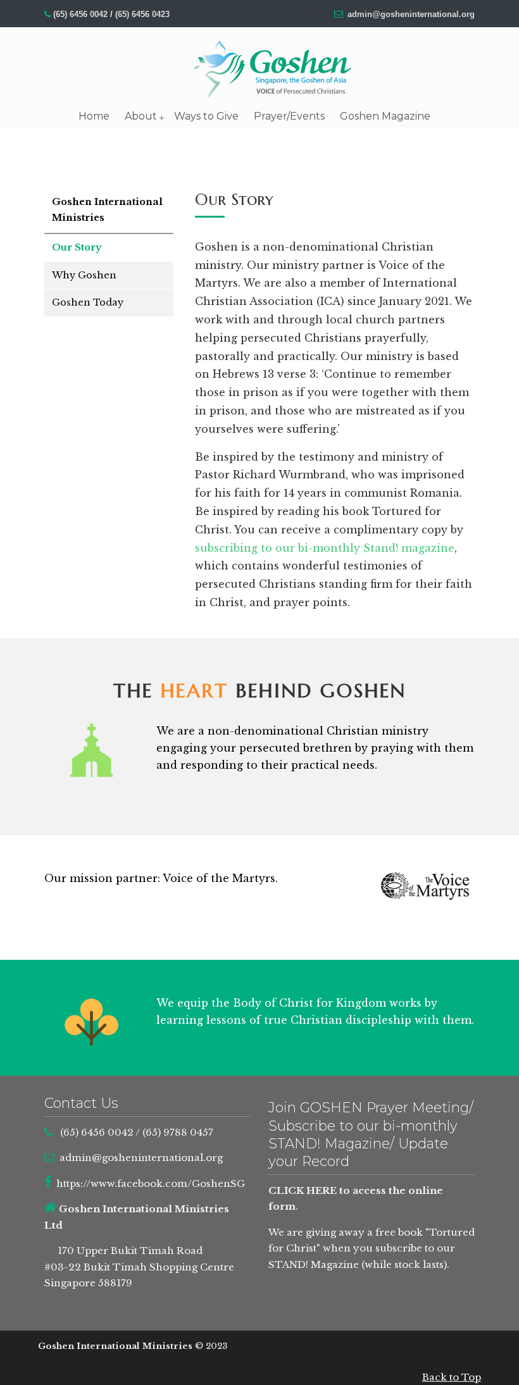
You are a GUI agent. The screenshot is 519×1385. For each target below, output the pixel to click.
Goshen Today (87, 302)
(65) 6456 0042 (80, 14)
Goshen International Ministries (272, 69)
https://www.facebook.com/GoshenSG (150, 1183)
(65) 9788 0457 (177, 1132)
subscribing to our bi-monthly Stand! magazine (324, 548)
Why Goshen (84, 275)
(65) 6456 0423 (142, 14)
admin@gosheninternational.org (411, 14)
